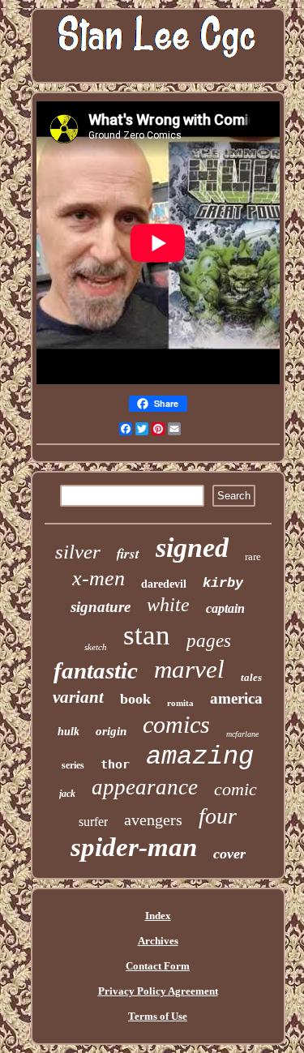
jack (67, 793)
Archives (158, 941)
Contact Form (158, 966)
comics (176, 724)
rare (253, 556)
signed (192, 548)
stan (146, 635)
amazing (200, 757)
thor (115, 764)
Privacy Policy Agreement (158, 991)
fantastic (96, 670)
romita (180, 703)
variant (78, 697)
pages (208, 641)
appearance (145, 787)
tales (251, 677)
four (218, 815)
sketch (95, 647)
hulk (68, 732)
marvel (189, 669)
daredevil (163, 584)
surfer (93, 821)
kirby (223, 583)
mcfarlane (242, 734)
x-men (98, 578)
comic (235, 789)
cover (229, 853)
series (73, 765)
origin (111, 731)
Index (158, 916)
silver (78, 552)
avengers (153, 819)
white (168, 604)
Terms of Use (157, 1016)
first (128, 553)
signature (101, 606)
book (135, 699)
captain (225, 608)
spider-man (134, 847)
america (236, 698)
